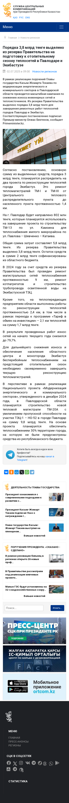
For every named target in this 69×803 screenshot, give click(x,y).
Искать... (57, 608)
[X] (22, 472)
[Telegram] (32, 472)
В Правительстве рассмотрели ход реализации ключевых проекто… (24, 574)
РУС (21, 17)
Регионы (14, 745)
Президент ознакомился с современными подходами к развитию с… (23, 497)
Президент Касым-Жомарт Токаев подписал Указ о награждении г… (22, 512)
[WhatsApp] (27, 472)
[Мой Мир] (16, 472)
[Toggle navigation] (61, 27)
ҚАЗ (15, 17)
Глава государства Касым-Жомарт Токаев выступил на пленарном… (22, 528)
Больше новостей (34, 535)
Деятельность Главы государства (35, 487)
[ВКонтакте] (6, 472)
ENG (27, 17)
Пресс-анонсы (18, 741)
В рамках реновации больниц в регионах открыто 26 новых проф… (24, 559)
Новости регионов (44, 71)
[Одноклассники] (11, 472)
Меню (8, 27)
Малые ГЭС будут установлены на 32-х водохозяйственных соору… (26, 588)
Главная (14, 737)
